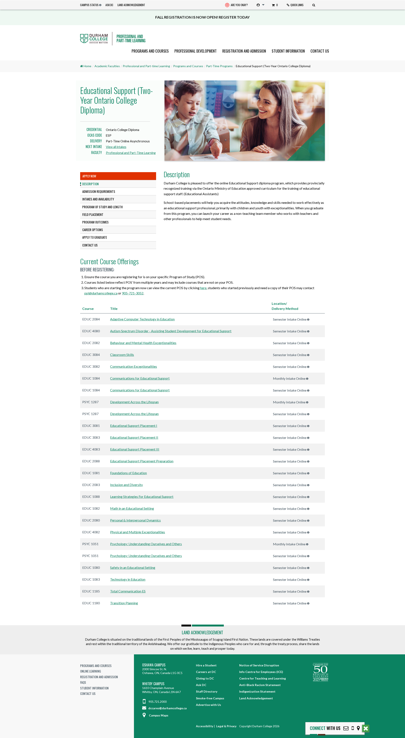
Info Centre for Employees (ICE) (261, 672)
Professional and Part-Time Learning (131, 153)
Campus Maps (158, 715)
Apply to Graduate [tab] (94, 237)
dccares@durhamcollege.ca (167, 708)
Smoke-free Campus (210, 698)
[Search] (314, 4)
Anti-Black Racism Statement (260, 685)
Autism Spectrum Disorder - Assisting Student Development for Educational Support (170, 331)
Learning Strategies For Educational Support (141, 496)
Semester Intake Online (290, 319)
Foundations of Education (128, 473)
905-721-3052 (132, 293)
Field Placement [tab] (92, 214)
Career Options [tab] (92, 229)
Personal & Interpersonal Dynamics (135, 520)
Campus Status (89, 5)
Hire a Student (206, 665)
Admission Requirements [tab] (98, 191)
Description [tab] (90, 183)
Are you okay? (239, 5)
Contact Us (319, 51)
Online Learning (90, 671)
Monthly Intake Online (289, 378)
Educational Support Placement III (134, 449)
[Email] (345, 728)
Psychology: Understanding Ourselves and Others (146, 544)
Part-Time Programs (219, 66)
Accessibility (204, 726)
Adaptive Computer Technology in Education (142, 319)
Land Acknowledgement (131, 5)
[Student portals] (259, 4)
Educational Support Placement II (134, 437)
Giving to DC (205, 678)
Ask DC (109, 5)
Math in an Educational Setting (132, 508)
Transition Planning (124, 603)
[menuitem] (236, 5)
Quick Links (297, 5)
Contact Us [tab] (90, 245)
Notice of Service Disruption (259, 665)
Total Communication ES (128, 591)
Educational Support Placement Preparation (141, 461)
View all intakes (116, 147)
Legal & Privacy (226, 726)
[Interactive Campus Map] (358, 728)
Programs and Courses (150, 51)
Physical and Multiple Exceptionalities (137, 532)
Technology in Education (127, 579)
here (203, 288)
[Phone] (353, 728)
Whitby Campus (153, 684)
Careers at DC (206, 672)
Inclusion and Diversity (126, 485)
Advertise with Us (208, 705)
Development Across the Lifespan (134, 402)
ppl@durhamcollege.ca (100, 293)
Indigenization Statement (257, 691)
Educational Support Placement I (133, 425)
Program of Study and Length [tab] (102, 206)
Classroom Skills (122, 355)
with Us (325, 728)
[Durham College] (202, 38)
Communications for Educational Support (140, 378)
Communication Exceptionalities (133, 366)
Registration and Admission (244, 51)
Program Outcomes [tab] (95, 222)
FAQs (83, 682)
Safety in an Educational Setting (132, 567)
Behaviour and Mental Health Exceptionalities (143, 343)
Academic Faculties (107, 66)
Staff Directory (206, 691)
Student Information (288, 51)
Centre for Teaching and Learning (262, 678)
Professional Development (195, 51)
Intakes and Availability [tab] (98, 199)
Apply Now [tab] (89, 176)
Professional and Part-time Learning (146, 66)
